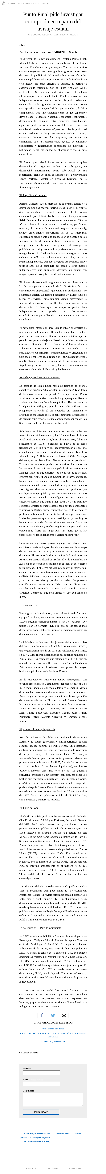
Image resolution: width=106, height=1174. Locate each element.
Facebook (42, 1015)
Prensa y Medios (69, 35)
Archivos (53, 1168)
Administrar (75, 1168)
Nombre (27, 1068)
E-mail (33, 1079)
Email (64, 1015)
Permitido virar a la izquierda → (69, 1134)
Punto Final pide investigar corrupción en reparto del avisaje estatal (53, 21)
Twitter (53, 1015)
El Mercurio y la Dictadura (53, 1041)
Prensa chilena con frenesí (53, 1029)
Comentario (28, 1091)
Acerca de (31, 1168)
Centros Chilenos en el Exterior (28, 3)
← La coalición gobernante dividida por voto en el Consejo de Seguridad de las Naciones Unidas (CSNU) (35, 1138)
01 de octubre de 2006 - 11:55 (43, 35)
